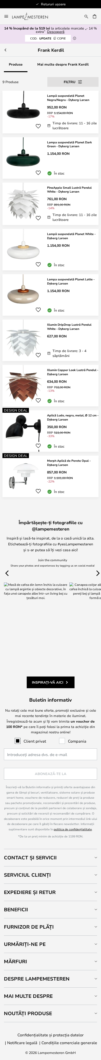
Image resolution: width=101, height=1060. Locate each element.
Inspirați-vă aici (47, 682)
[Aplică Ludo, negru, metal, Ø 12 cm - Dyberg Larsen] (50, 431)
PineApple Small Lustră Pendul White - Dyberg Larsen (69, 190)
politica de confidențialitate (73, 829)
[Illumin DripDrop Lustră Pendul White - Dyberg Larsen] (50, 340)
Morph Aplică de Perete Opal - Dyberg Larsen (69, 463)
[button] (38, 126)
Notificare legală (22, 1042)
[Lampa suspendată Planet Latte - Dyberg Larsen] (50, 295)
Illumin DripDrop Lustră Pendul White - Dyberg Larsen (69, 327)
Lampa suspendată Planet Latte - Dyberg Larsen (71, 281)
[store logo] (33, 16)
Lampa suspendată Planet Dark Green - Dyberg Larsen (69, 144)
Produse (16, 64)
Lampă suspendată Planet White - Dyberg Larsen (71, 236)
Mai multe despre (28, 996)
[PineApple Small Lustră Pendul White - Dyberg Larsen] (50, 204)
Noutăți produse (28, 1013)
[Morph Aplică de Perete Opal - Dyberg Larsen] (50, 476)
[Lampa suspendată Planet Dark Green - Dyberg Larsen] (50, 158)
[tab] (50, 857)
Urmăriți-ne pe (25, 944)
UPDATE (48, 38)
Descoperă (55, 31)
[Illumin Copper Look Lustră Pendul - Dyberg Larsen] (50, 385)
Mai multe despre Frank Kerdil (63, 64)
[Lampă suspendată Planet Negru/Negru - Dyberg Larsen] (50, 112)
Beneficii (16, 909)
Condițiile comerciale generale (69, 1042)
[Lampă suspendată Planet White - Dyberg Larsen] (50, 249)
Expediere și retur (30, 892)
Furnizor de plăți (29, 926)
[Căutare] (86, 16)
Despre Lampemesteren (37, 978)
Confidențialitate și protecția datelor (50, 1034)
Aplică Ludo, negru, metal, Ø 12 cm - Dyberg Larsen (73, 417)
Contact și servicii (30, 857)
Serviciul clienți (27, 875)
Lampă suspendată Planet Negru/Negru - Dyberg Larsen (68, 98)
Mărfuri (15, 961)
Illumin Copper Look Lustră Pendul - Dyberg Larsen (72, 372)
